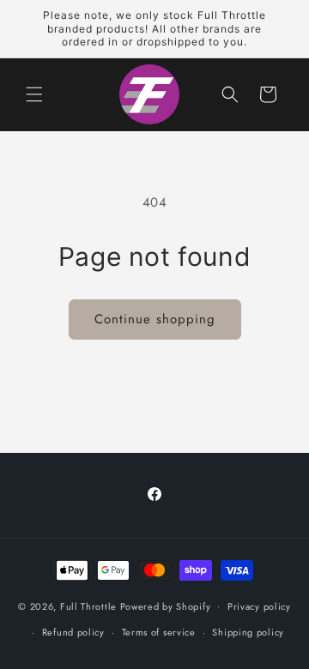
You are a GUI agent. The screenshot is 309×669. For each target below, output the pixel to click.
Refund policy (73, 632)
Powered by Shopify (165, 605)
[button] (34, 94)
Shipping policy (248, 632)
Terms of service (159, 632)
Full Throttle (88, 605)
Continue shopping (154, 319)
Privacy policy (259, 606)
